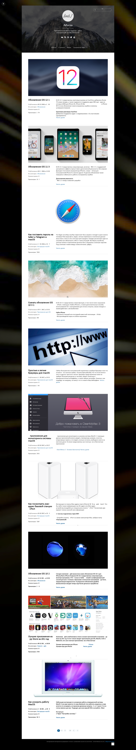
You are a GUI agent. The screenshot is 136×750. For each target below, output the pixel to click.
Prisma (90, 644)
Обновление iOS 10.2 (39, 574)
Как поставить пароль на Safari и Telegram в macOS (40, 237)
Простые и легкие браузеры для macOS (39, 371)
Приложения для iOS (44, 312)
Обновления (41, 107)
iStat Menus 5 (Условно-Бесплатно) (68, 449)
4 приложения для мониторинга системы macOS (39, 438)
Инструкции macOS (43, 246)
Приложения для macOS (45, 380)
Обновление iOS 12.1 (39, 100)
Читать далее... (61, 117)
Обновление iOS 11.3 (39, 167)
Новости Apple (41, 646)
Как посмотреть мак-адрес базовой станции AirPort (40, 506)
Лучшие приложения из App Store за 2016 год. (40, 637)
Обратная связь (109, 741)
